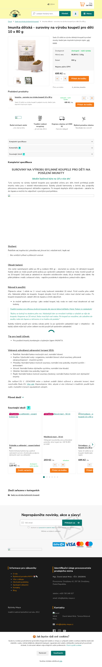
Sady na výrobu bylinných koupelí (27, 22)
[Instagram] (60, 631)
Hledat (65, 13)
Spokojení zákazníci (20, 585)
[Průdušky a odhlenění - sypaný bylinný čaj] (24, 428)
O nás (15, 574)
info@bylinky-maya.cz (64, 624)
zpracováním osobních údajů (47, 528)
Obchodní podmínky (20, 582)
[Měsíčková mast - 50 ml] (59, 424)
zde (60, 661)
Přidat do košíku (78, 78)
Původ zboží (14, 397)
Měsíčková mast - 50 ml (53, 437)
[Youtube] (65, 631)
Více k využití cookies (73, 645)
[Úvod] (18, 13)
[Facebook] (55, 631)
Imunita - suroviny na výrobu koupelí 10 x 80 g (33, 97)
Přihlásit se (70, 523)
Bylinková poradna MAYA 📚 (24, 576)
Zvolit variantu (24, 470)
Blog (15, 590)
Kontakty (16, 587)
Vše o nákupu (18, 579)
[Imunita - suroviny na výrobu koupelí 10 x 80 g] (11, 99)
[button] (44, 477)
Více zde (30, 384)
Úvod (10, 22)
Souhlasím (58, 653)
